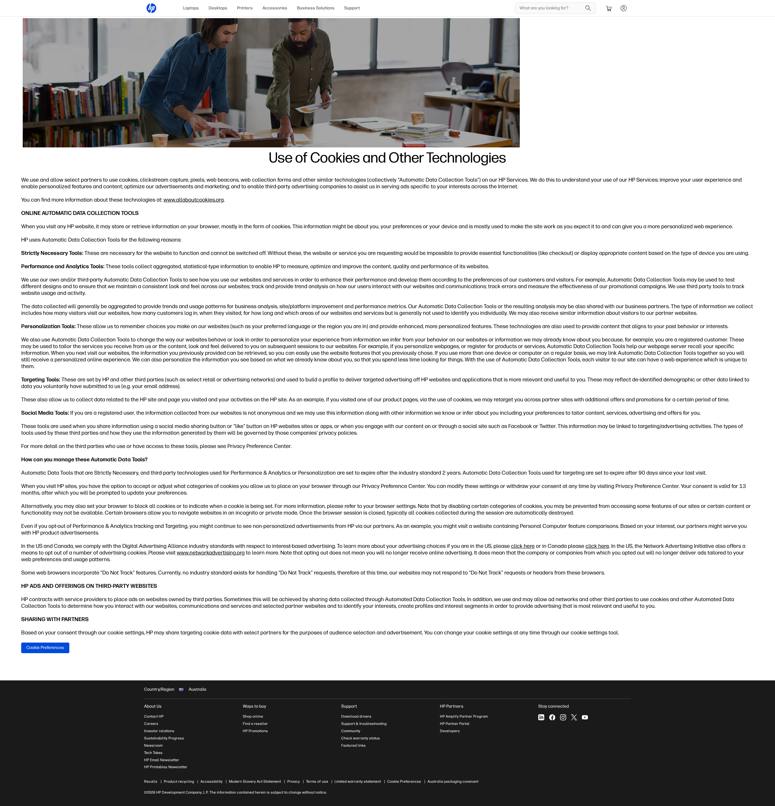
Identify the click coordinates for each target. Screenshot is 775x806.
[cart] (609, 8)
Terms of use (317, 781)
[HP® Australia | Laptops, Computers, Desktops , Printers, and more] (151, 8)
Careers (151, 724)
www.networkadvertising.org (211, 552)
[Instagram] (563, 717)
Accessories (274, 8)
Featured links (353, 745)
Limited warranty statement (358, 781)
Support (352, 8)
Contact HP (153, 716)
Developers (450, 731)
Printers (245, 8)
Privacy (293, 781)
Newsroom (153, 745)
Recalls (150, 781)
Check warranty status (360, 738)
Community (350, 731)
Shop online (253, 716)
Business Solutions (316, 8)
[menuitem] (191, 8)
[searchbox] (551, 8)
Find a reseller (255, 724)
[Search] (588, 8)
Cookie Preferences (45, 647)
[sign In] (623, 8)
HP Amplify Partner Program (464, 716)
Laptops (191, 8)
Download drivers (356, 716)
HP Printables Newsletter (165, 767)
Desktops (218, 8)
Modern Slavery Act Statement (255, 781)
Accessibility (211, 781)
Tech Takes (153, 753)
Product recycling (179, 781)
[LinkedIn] (541, 717)
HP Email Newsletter (161, 760)
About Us (153, 706)
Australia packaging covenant (452, 781)
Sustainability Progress (164, 738)
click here (523, 546)
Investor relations (159, 731)
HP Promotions (255, 731)
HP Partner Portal (455, 724)
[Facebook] (552, 717)
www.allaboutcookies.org (193, 199)
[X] (574, 717)
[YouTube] (585, 717)
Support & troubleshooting (364, 724)
